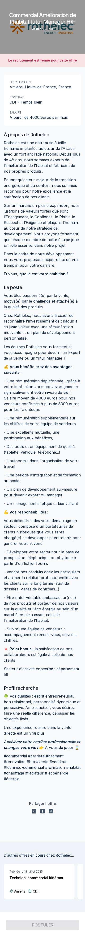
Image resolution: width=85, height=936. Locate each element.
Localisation (20, 82)
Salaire (15, 112)
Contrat (16, 97)
